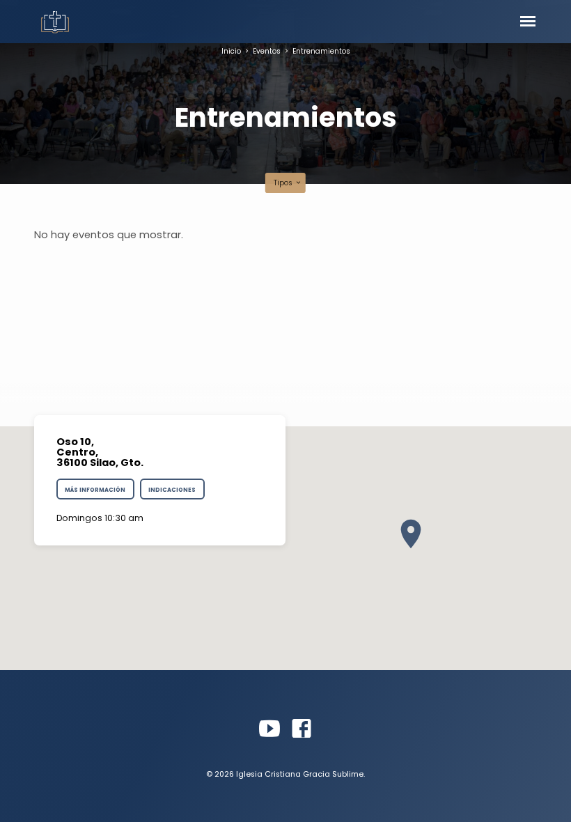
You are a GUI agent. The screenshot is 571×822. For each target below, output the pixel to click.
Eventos (267, 51)
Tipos (284, 182)
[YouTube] (269, 729)
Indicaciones (172, 490)
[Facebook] (301, 729)
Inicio (231, 51)
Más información (95, 490)
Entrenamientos (321, 51)
